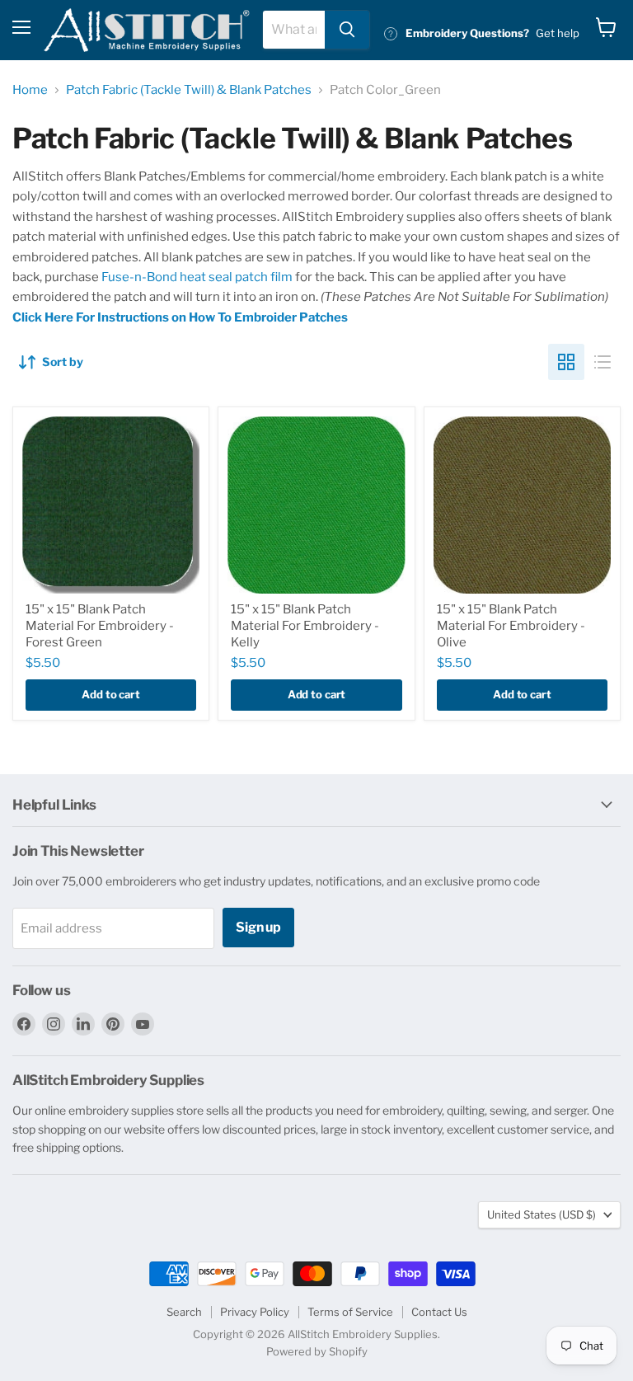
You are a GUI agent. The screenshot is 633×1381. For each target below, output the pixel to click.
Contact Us (439, 1311)
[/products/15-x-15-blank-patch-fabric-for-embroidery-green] (110, 505)
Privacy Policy (254, 1311)
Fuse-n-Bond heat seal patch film (197, 277)
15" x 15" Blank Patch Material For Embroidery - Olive (511, 625)
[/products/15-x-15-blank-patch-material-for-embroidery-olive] (522, 505)
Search (184, 1311)
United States (541, 1214)
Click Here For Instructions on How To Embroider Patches (180, 317)
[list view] (602, 362)
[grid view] (566, 362)
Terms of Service (350, 1311)
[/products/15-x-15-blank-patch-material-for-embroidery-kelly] (316, 505)
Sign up (258, 927)
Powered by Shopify (317, 1351)
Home (30, 90)
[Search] (347, 30)
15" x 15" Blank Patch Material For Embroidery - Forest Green (100, 625)
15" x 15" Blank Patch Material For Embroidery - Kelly (305, 625)
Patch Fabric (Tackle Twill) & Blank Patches (189, 90)
